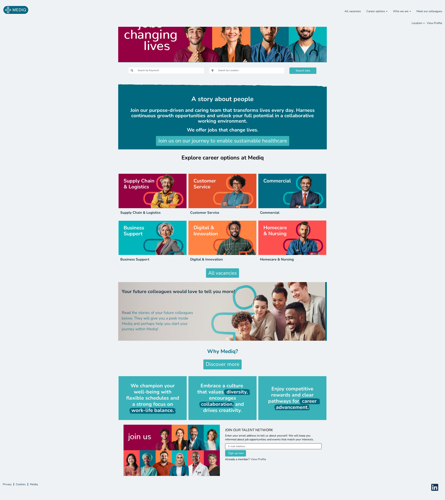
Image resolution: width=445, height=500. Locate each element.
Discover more (222, 364)
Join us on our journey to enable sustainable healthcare (222, 140)
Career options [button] (376, 11)
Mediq (34, 484)
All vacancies (353, 11)
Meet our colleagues (429, 11)
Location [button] (417, 23)
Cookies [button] (21, 484)
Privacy (7, 484)
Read (126, 312)
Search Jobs (303, 71)
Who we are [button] (401, 11)
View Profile (434, 23)
